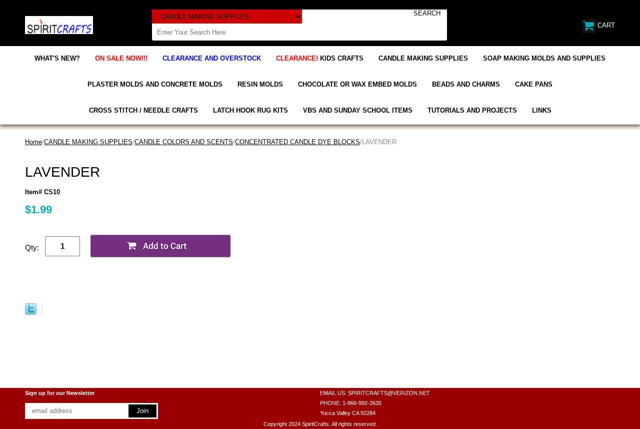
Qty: (32, 247)
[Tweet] (30, 312)
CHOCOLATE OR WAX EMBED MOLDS (357, 84)
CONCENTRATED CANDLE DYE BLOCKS (297, 142)
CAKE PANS (533, 84)
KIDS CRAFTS (320, 58)
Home (33, 142)
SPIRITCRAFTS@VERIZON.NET (389, 393)
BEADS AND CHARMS (466, 84)
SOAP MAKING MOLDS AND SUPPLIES (544, 58)
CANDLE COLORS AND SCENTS (183, 142)
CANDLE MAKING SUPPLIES (423, 58)
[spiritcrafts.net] (59, 24)
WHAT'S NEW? (57, 58)
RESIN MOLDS (260, 84)
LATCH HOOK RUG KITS (250, 110)
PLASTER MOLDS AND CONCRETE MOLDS (155, 84)
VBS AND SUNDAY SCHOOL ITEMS (357, 110)
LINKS (542, 110)
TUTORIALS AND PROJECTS (472, 110)
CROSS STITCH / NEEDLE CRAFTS (143, 110)
